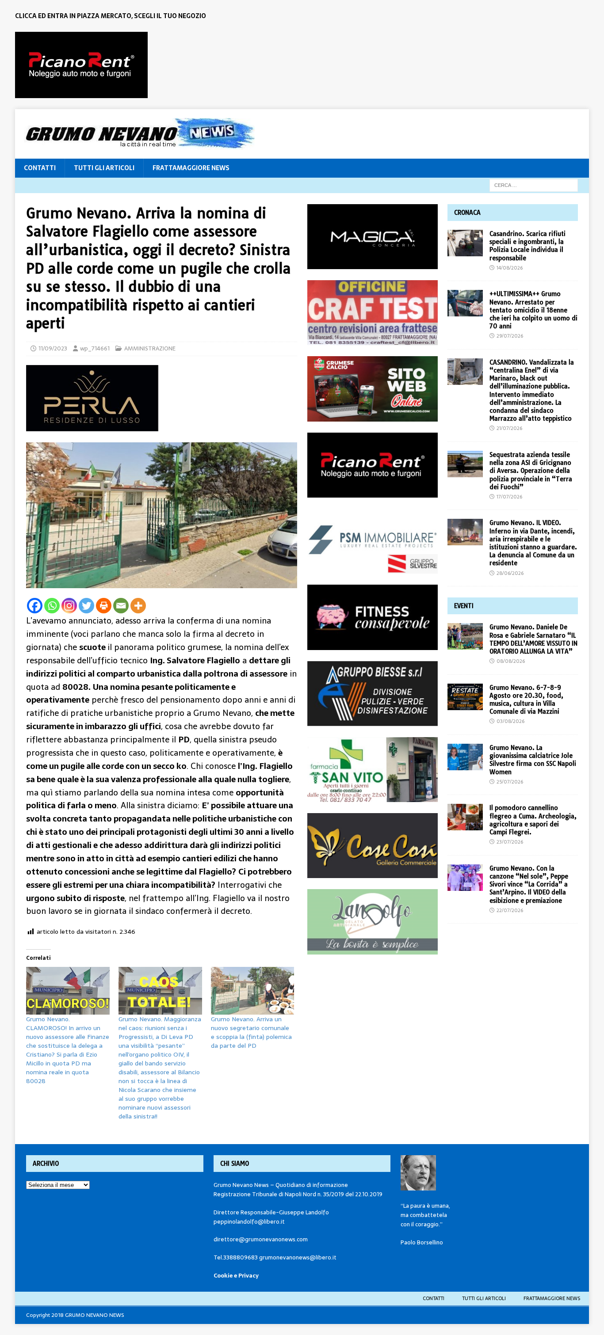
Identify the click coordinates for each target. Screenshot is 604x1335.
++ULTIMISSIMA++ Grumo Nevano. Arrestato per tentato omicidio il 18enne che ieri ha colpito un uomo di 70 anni (533, 310)
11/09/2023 (52, 348)
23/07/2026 (510, 842)
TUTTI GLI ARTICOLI (104, 168)
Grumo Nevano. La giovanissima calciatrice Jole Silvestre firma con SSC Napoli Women (532, 760)
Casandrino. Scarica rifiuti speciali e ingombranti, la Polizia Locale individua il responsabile (527, 246)
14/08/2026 (510, 268)
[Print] (103, 605)
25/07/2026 (510, 782)
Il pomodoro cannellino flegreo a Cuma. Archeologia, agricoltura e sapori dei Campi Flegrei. (533, 820)
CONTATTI (40, 168)
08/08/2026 (511, 661)
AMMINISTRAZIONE (150, 348)
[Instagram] (69, 605)
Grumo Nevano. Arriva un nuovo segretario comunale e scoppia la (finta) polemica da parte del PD (251, 1032)
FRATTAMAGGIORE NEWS (191, 168)
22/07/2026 (510, 910)
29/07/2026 (510, 336)
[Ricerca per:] (533, 185)
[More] (138, 605)
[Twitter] (86, 605)
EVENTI (464, 606)
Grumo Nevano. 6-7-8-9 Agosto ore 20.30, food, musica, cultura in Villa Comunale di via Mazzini (526, 700)
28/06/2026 (510, 573)
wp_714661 (95, 348)
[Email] (121, 605)
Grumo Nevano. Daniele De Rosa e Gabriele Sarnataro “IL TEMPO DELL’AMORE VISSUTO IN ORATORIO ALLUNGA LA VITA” (533, 639)
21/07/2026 (509, 428)
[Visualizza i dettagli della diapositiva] (81, 65)
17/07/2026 (509, 497)
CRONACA (467, 213)
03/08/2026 (510, 721)
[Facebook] (34, 605)
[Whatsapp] (52, 605)
